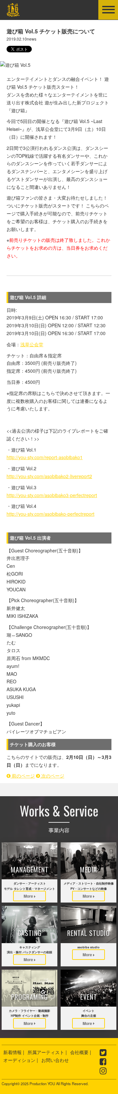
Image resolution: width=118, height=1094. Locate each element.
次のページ (52, 775)
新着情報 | (13, 1052)
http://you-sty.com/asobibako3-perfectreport (52, 495)
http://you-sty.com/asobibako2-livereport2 (49, 476)
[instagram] (103, 1071)
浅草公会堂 (31, 344)
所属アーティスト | (47, 1052)
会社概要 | (80, 1052)
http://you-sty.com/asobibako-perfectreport (50, 514)
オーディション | (20, 1060)
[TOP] (13, 12)
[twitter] (103, 1053)
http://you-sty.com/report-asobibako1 (45, 457)
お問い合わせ (55, 1060)
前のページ (22, 775)
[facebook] (103, 1062)
